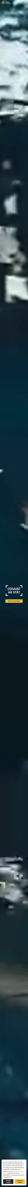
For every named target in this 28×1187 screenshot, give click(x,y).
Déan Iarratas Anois (14, 601)
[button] (25, 2)
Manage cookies (8, 1181)
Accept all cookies (20, 1181)
